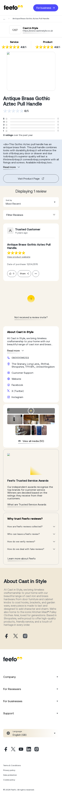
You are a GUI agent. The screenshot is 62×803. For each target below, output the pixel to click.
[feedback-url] (16, 252)
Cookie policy (9, 780)
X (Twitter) (18, 391)
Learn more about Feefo (22, 558)
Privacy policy (9, 770)
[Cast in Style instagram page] (25, 636)
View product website (18, 257)
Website (16, 378)
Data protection (10, 775)
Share (22, 273)
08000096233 (20, 357)
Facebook (17, 384)
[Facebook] (5, 749)
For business (43, 7)
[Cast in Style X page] (15, 636)
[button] (31, 202)
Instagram (17, 397)
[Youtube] (21, 749)
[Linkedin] (29, 749)
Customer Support (22, 372)
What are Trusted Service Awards (26, 504)
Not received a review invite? (31, 317)
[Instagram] (36, 749)
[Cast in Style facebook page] (6, 636)
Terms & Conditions (12, 765)
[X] (13, 749)
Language (17, 731)
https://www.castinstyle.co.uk (38, 30)
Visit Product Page (29, 178)
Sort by (9, 200)
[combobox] (31, 202)
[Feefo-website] (13, 7)
